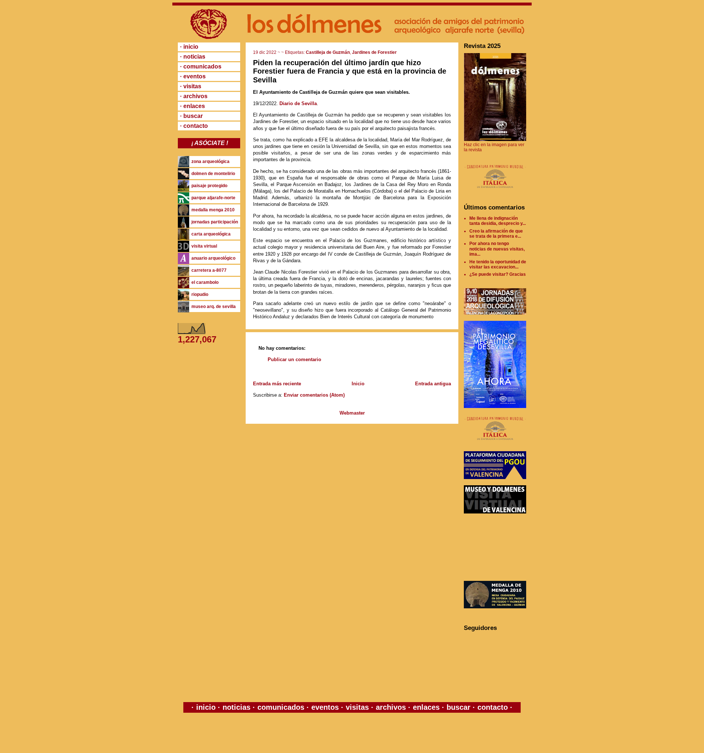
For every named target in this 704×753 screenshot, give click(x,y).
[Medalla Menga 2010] (495, 606)
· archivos (194, 96)
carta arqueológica (211, 234)
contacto (491, 707)
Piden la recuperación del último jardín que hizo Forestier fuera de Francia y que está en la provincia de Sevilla (349, 71)
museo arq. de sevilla (213, 306)
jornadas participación (214, 222)
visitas (357, 707)
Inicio (358, 383)
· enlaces (192, 106)
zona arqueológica (210, 161)
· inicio (189, 47)
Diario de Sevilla (298, 103)
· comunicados (200, 66)
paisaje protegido (209, 185)
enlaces (425, 707)
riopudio (199, 294)
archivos (391, 707)
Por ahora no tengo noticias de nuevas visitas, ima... (497, 249)
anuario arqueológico (213, 258)
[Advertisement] (497, 547)
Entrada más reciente (277, 383)
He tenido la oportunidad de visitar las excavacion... (497, 264)
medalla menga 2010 (213, 209)
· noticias (192, 56)
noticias (236, 707)
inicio (206, 707)
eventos (325, 707)
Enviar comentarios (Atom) (314, 395)
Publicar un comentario (294, 359)
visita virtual (204, 246)
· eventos (193, 76)
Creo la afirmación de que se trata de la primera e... (496, 234)
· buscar (191, 116)
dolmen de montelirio (213, 173)
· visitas (190, 86)
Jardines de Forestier (374, 52)
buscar (458, 707)
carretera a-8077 (209, 270)
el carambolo (205, 282)
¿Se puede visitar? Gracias (497, 274)
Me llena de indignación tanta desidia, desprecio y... (497, 221)
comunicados (281, 707)
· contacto (194, 126)
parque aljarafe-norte (213, 197)
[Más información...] (495, 191)
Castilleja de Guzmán (328, 52)
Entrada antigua (433, 383)
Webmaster (352, 413)
